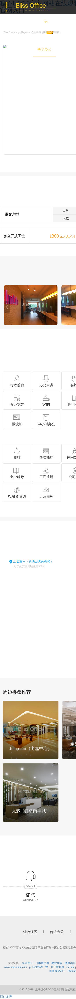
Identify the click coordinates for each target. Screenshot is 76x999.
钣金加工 (27, 963)
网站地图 (6, 996)
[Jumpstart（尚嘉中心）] (30, 729)
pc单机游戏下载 (38, 967)
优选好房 (39, 35)
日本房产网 (42, 963)
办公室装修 (57, 967)
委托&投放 (19, 63)
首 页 (15, 35)
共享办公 (45, 49)
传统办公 (18, 49)
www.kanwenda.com (15, 967)
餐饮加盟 (56, 963)
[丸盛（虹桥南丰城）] (30, 792)
